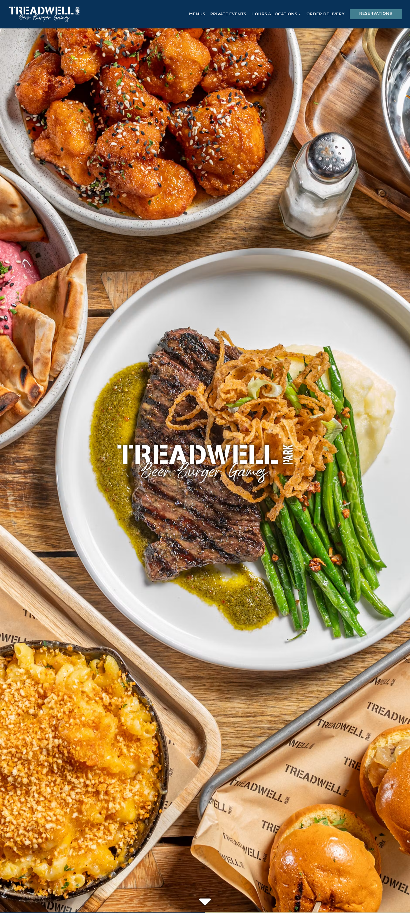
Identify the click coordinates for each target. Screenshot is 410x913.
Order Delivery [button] (326, 14)
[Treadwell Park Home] (44, 14)
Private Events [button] (228, 14)
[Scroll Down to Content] (205, 897)
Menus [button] (197, 14)
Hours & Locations (276, 14)
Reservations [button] (375, 14)
